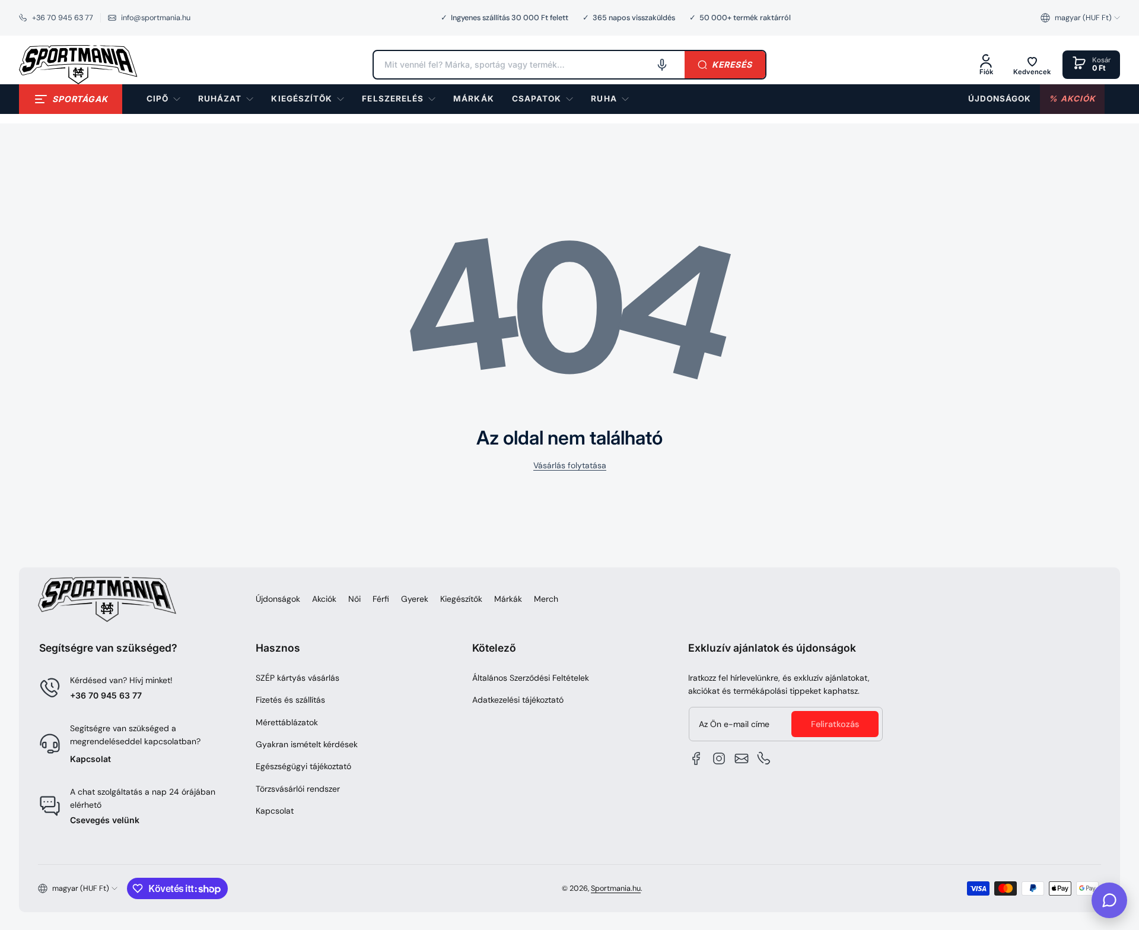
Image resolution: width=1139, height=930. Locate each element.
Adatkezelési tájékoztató (518, 699)
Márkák (508, 598)
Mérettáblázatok (287, 722)
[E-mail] (741, 758)
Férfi (381, 598)
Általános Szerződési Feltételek (530, 677)
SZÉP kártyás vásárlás (297, 677)
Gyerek (414, 598)
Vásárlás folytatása (569, 465)
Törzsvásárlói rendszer (298, 788)
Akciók (324, 598)
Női (354, 598)
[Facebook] (696, 758)
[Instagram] (719, 758)
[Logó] (78, 64)
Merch (546, 598)
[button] (1080, 18)
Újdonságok (278, 598)
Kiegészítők (461, 598)
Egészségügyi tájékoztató (303, 766)
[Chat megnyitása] (1109, 900)
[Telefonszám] (764, 758)
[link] (473, 99)
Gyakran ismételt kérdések (307, 744)
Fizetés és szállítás (290, 699)
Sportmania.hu (616, 888)
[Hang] (662, 64)
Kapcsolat (90, 759)
